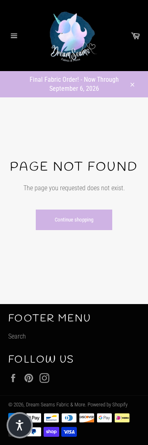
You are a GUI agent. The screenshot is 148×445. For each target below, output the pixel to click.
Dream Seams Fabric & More (55, 404)
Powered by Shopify (107, 404)
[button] (20, 425)
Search (17, 336)
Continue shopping (74, 220)
